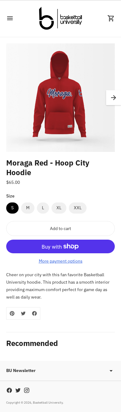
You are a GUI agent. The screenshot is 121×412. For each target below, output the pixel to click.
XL (58, 207)
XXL (78, 207)
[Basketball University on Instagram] (27, 390)
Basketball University (48, 403)
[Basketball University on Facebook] (9, 390)
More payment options (61, 261)
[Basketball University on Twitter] (18, 390)
